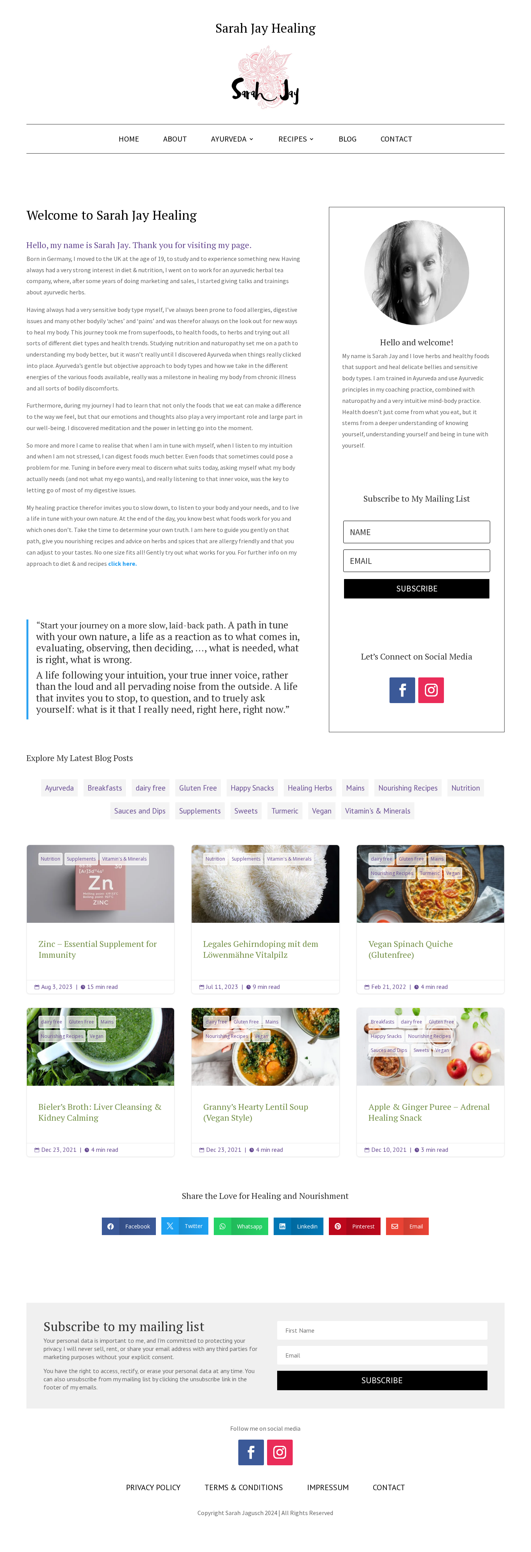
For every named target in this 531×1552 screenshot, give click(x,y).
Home (129, 139)
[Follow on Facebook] (402, 690)
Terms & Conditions (243, 1489)
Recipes (292, 139)
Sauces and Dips (140, 810)
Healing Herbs (310, 788)
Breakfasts (104, 788)
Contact (396, 139)
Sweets (246, 810)
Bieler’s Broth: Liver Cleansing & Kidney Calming (100, 1082)
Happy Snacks (252, 788)
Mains (355, 788)
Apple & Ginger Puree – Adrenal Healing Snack (430, 1082)
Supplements (200, 810)
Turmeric (285, 810)
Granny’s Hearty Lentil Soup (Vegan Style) (265, 1082)
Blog (347, 139)
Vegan (322, 810)
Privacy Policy (153, 1489)
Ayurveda (228, 139)
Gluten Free (198, 788)
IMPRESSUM (328, 1489)
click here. (122, 563)
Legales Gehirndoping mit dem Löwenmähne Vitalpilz (265, 919)
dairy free (151, 788)
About (175, 139)
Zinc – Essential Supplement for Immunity (100, 919)
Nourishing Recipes (408, 788)
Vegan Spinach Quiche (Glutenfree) (430, 919)
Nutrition (465, 788)
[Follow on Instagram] (431, 690)
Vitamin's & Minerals (377, 810)
